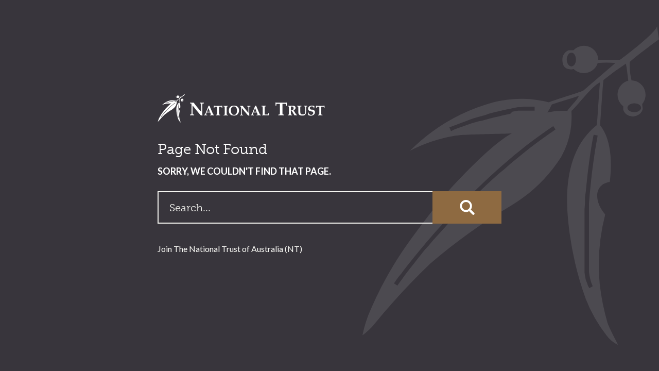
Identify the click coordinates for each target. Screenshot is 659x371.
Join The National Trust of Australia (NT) (230, 249)
